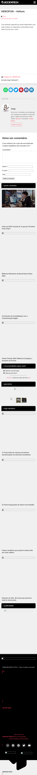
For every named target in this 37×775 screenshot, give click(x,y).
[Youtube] (29, 745)
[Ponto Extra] (18, 400)
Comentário (6, 150)
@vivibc (18, 118)
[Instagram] (8, 745)
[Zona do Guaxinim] (24, 400)
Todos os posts (16, 124)
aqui (29, 377)
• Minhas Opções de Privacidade (18, 739)
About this (9, 377)
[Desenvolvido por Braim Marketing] (26, 753)
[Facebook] (13, 745)
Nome (4, 166)
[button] (5, 90)
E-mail (5, 170)
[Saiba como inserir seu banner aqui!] (12, 400)
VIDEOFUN (16, 77)
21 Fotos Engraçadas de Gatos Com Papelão (18, 505)
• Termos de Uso (19, 734)
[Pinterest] (18, 745)
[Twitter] (24, 745)
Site (3, 174)
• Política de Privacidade (18, 736)
